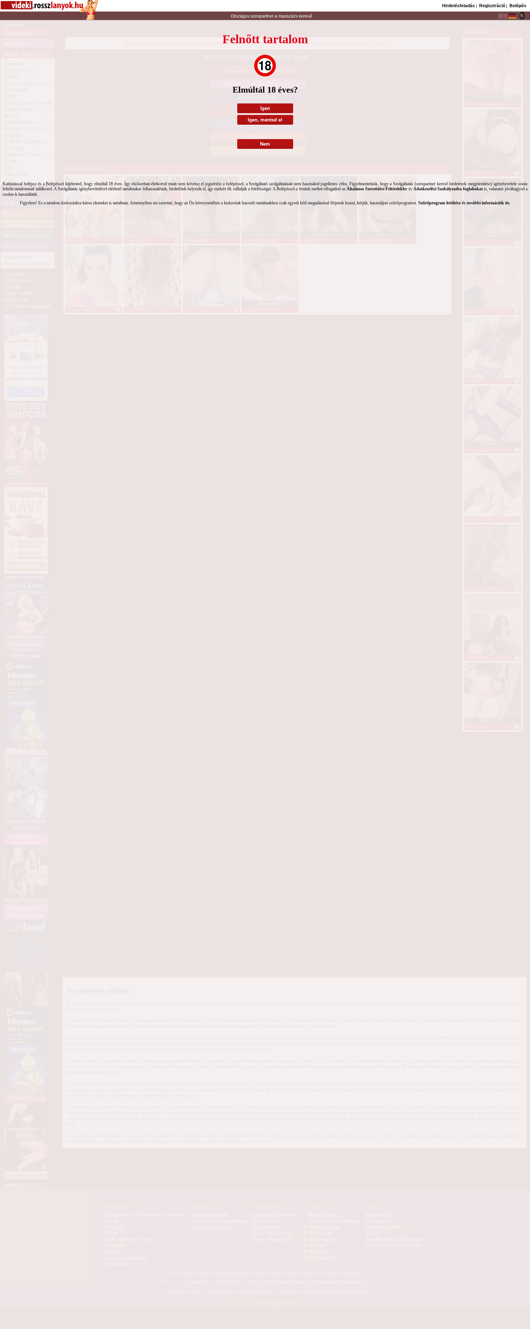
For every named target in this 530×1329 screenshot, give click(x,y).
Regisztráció (492, 5)
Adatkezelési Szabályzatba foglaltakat (448, 188)
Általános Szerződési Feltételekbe (376, 188)
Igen (265, 108)
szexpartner (262, 16)
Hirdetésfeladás (458, 5)
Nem (265, 144)
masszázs (288, 16)
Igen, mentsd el (265, 120)
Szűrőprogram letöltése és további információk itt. (464, 202)
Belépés (517, 5)
